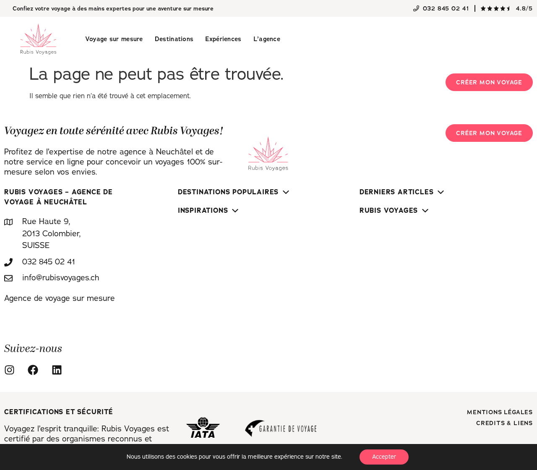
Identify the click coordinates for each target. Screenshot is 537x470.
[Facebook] (35, 370)
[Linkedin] (59, 370)
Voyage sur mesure (114, 39)
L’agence (266, 39)
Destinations (174, 39)
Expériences (223, 39)
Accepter (384, 457)
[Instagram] (11, 370)
